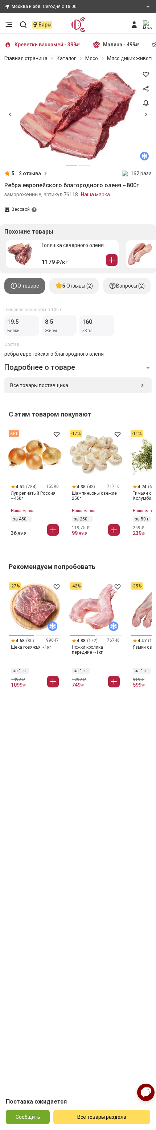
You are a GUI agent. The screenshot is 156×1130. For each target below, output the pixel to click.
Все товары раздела (101, 1117)
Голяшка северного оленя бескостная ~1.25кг (73, 245)
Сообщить (28, 1117)
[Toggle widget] (146, 1092)
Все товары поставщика (39, 385)
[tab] (24, 286)
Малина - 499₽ (121, 44)
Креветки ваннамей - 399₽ (47, 44)
